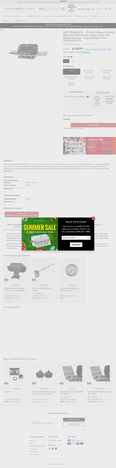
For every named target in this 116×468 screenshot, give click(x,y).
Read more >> (9, 171)
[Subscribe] (88, 238)
